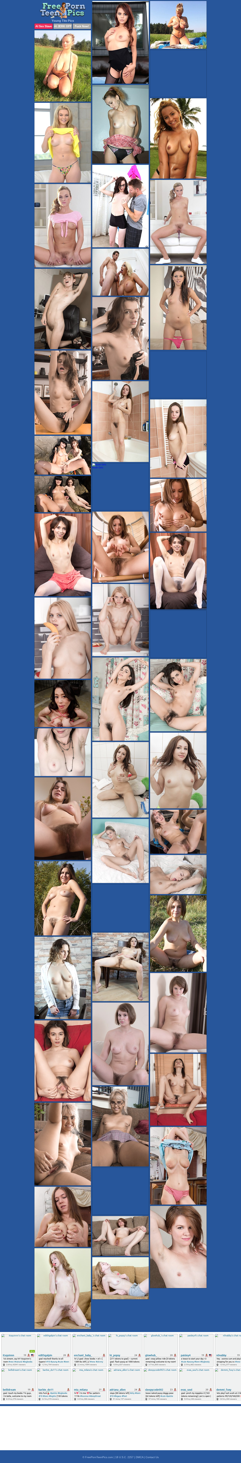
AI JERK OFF (63, 26)
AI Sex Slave (43, 26)
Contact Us (152, 1457)
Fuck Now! (82, 26)
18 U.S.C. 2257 (124, 1457)
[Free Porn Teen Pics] (62, 10)
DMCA (139, 1457)
